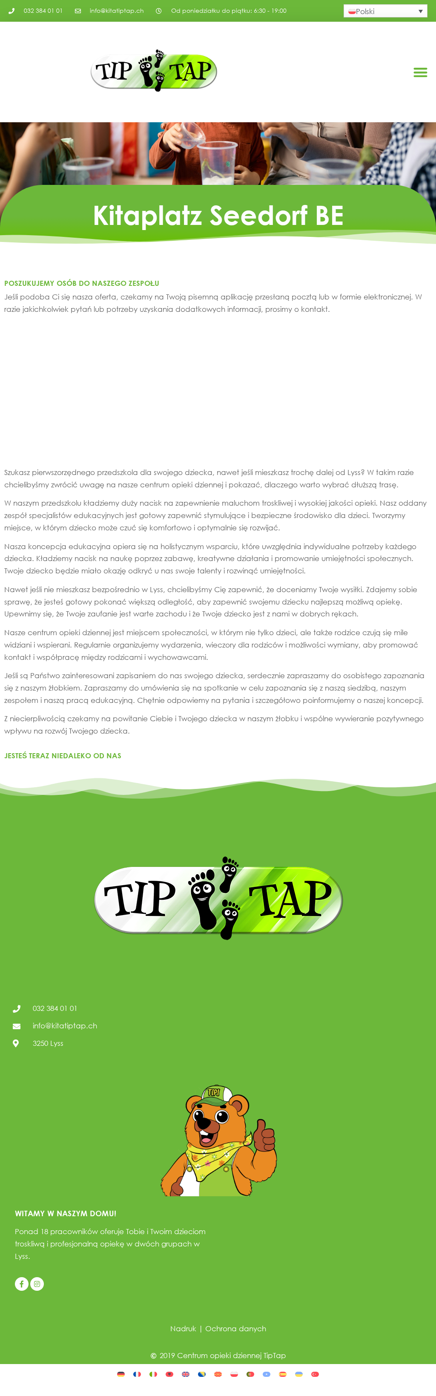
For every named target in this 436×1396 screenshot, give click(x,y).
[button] (420, 72)
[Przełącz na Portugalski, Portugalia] (250, 1373)
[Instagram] (37, 1284)
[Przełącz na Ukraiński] (299, 1373)
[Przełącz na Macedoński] (218, 1373)
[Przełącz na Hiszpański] (283, 1373)
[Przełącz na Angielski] (186, 1373)
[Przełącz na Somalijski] (266, 1373)
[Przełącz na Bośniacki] (202, 1373)
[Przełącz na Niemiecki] (121, 1373)
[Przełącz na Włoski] (153, 1373)
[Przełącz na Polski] (234, 1373)
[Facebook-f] (22, 1284)
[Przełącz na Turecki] (315, 1373)
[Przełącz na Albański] (169, 1373)
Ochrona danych (235, 1328)
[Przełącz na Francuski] (137, 1373)
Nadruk (183, 1328)
